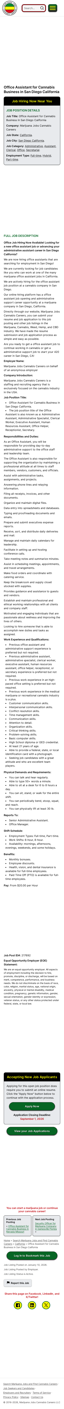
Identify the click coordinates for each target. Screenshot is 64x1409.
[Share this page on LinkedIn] (32, 1305)
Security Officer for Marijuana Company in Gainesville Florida (46, 1226)
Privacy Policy (10, 1397)
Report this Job (20, 1283)
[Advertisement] (32, 48)
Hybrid (47, 155)
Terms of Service (42, 1392)
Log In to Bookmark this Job (32, 1255)
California (26, 135)
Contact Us (37, 1397)
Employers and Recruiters (17, 1392)
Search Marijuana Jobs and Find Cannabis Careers (30, 1383)
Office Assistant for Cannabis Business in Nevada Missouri (17, 1229)
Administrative (34, 146)
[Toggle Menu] (53, 8)
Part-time (12, 159)
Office (21, 150)
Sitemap (24, 1397)
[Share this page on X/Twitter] (46, 1305)
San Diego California (31, 140)
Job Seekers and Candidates (18, 1388)
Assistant (50, 146)
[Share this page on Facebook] (18, 1305)
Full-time (36, 155)
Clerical (11, 150)
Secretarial (32, 150)
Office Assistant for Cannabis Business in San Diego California (31, 89)
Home (7, 1240)
